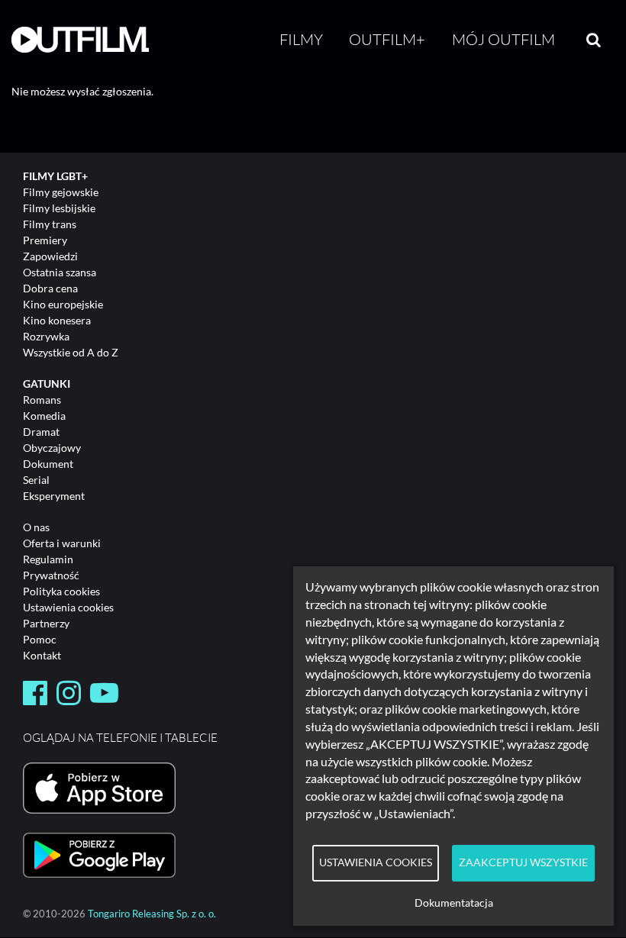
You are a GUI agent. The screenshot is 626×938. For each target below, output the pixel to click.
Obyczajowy (52, 447)
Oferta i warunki (62, 543)
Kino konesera (57, 320)
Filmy (301, 39)
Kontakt (42, 655)
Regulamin (48, 559)
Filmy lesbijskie (59, 207)
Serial (36, 479)
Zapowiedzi (50, 256)
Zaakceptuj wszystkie (523, 862)
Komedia (44, 415)
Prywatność (51, 575)
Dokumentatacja (454, 903)
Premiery (45, 240)
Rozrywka (46, 336)
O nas (36, 527)
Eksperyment (54, 495)
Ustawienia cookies (68, 607)
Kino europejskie (63, 304)
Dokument (48, 463)
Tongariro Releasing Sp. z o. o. (152, 914)
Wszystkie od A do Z (70, 352)
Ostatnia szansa (59, 272)
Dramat (41, 431)
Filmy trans (49, 224)
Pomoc (39, 639)
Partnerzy (46, 623)
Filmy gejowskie (60, 191)
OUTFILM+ (387, 39)
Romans (42, 399)
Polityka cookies (61, 591)
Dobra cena (50, 288)
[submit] (593, 40)
